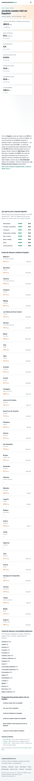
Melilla (4, 683)
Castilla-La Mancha (9, 658)
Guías (16, 767)
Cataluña (6, 661)
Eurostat (5, 741)
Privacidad (28, 769)
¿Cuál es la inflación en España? (12, 713)
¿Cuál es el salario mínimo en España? (14, 718)
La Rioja (5, 680)
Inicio (3, 8)
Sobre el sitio (13, 769)
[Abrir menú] (30, 2)
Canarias (6, 650)
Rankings (4, 767)
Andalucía (6, 641)
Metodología (5, 769)
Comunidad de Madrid (10, 666)
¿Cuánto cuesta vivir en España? (13, 703)
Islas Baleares (7, 678)
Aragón (5, 644)
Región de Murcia (8, 692)
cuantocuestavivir (9, 2)
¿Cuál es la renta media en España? (13, 731)
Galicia (5, 675)
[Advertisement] (17, 113)
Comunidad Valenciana (10, 669)
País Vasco (6, 689)
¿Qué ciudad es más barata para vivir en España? (15, 724)
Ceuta (4, 664)
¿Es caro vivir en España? (10, 708)
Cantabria (6, 653)
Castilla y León (7, 655)
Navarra (5, 686)
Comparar (11, 767)
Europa (7, 8)
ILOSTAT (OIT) (6, 743)
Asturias (5, 647)
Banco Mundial (7, 739)
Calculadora (23, 767)
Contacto (21, 769)
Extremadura (7, 672)
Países (29, 767)
